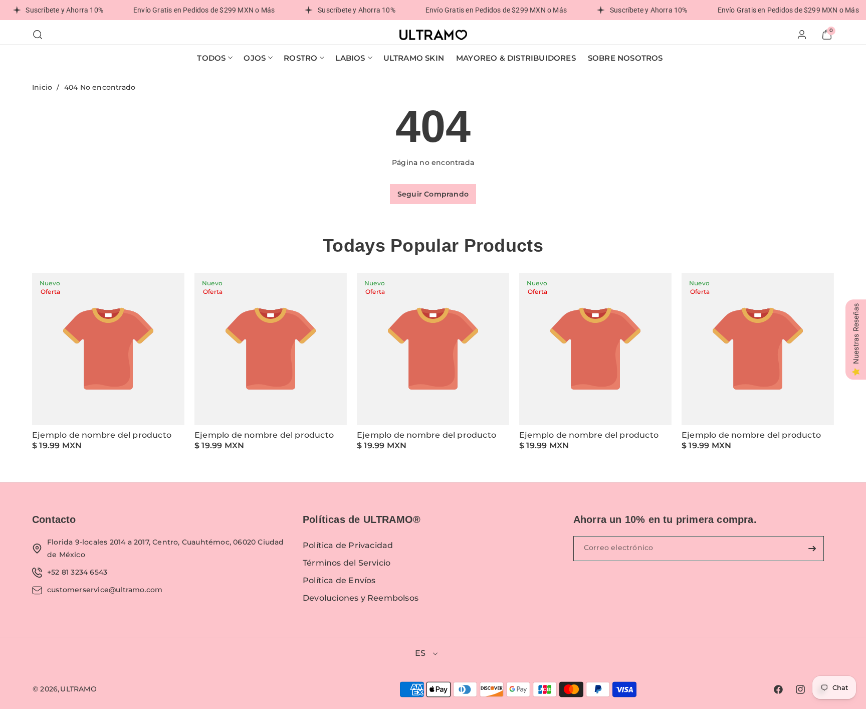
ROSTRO (300, 58)
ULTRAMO (78, 688)
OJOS (255, 58)
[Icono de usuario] (801, 34)
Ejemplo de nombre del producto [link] (101, 435)
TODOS (211, 58)
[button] (37, 34)
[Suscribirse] (812, 549)
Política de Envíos (339, 580)
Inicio (42, 87)
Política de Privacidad (348, 545)
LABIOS (350, 58)
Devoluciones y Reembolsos (360, 598)
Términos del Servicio (346, 563)
